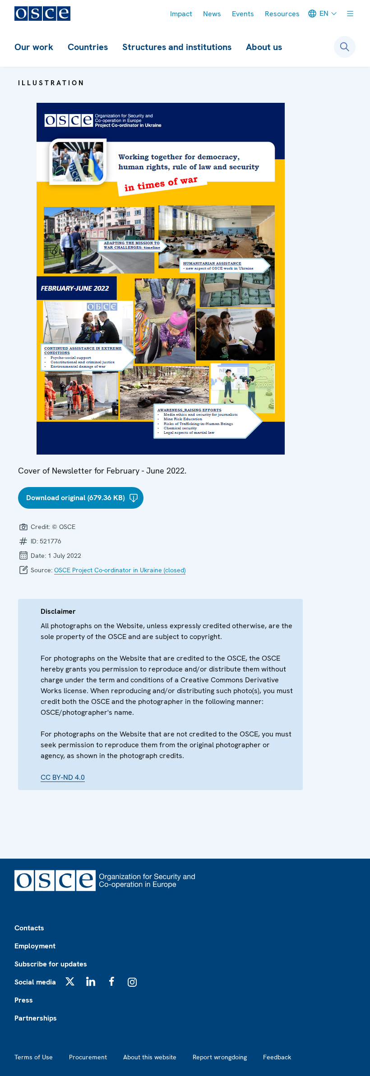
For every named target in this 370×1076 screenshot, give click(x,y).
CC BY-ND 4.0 (63, 777)
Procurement (88, 1057)
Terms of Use (33, 1057)
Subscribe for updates (50, 964)
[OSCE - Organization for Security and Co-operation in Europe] (42, 13)
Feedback (277, 1057)
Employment (35, 946)
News (212, 13)
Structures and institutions (176, 47)
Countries (88, 47)
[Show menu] (350, 14)
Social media (35, 982)
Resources (282, 13)
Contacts (29, 928)
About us (264, 47)
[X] (70, 981)
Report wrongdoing (220, 1057)
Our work (33, 47)
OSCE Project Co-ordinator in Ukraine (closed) (119, 570)
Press (23, 1000)
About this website (149, 1057)
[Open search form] (345, 47)
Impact (181, 13)
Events (243, 13)
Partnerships (35, 1018)
